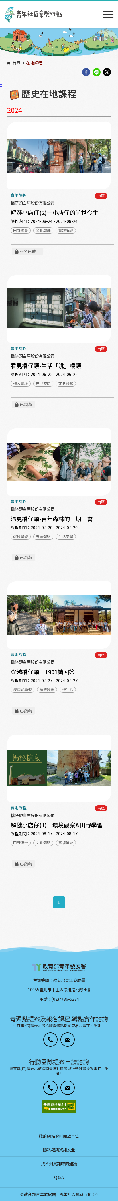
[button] (50, 1039)
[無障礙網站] (59, 1106)
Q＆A (59, 1177)
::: (1, 3)
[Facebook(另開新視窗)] (86, 72)
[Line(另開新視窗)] (97, 72)
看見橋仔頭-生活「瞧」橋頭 (46, 365)
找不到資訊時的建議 (59, 1163)
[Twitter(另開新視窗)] (107, 72)
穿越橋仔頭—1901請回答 (43, 672)
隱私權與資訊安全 (59, 1150)
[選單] (108, 15)
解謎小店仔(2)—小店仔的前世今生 (54, 212)
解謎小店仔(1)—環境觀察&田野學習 (57, 825)
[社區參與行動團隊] (33, 14)
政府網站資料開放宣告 (59, 1136)
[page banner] (59, 43)
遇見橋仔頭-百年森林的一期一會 (52, 519)
